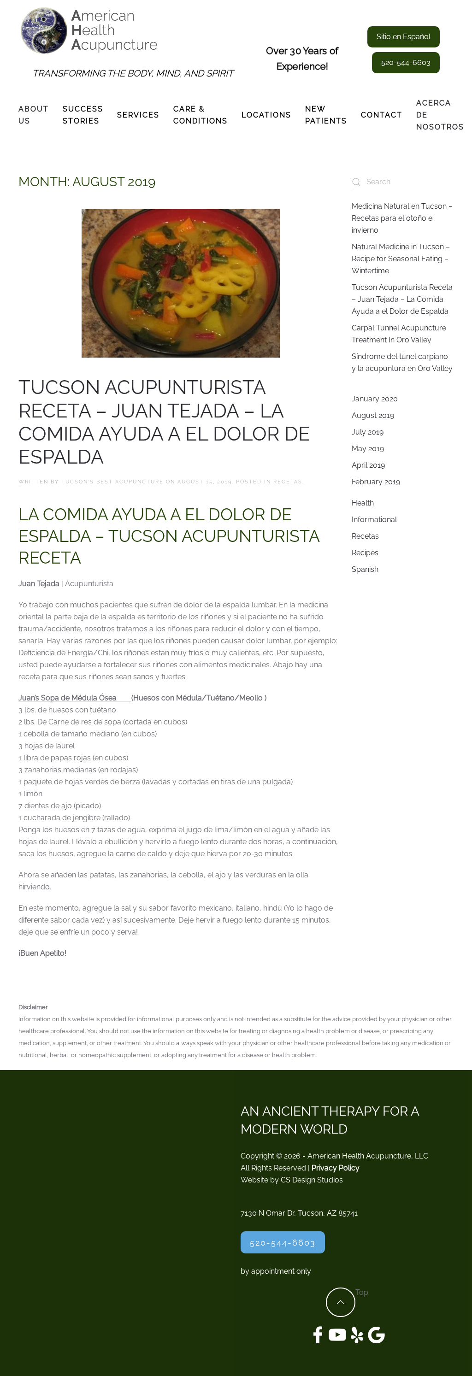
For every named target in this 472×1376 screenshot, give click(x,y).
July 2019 (368, 432)
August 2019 (373, 415)
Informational (374, 519)
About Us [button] (33, 115)
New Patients (326, 115)
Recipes (365, 552)
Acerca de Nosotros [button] (440, 115)
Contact (381, 115)
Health (363, 503)
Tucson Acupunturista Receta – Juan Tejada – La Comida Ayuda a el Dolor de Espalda (164, 422)
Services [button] (138, 115)
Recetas (287, 482)
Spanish (365, 569)
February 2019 (376, 481)
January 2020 (375, 398)
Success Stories (83, 115)
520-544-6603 (406, 62)
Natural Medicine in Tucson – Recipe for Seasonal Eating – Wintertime (401, 258)
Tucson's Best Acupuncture (112, 482)
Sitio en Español (404, 36)
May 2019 (368, 448)
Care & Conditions (200, 115)
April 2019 (368, 465)
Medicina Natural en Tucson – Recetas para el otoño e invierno (402, 218)
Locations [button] (266, 115)
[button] (340, 1302)
